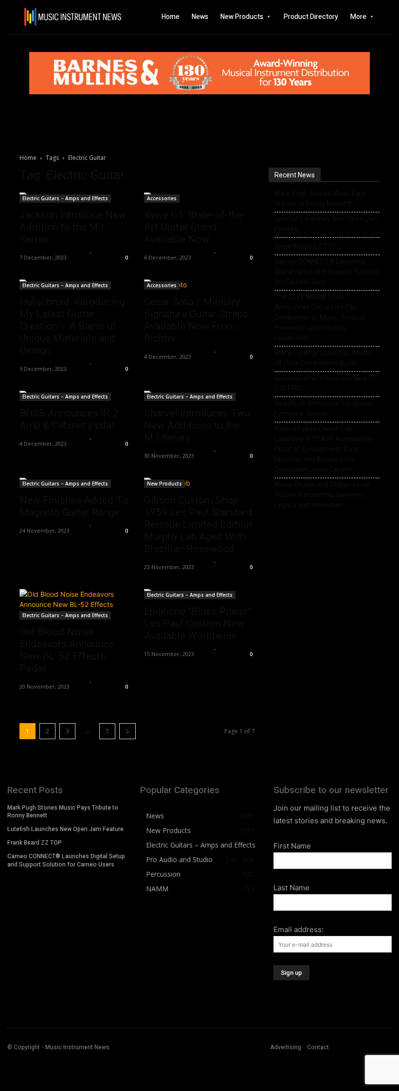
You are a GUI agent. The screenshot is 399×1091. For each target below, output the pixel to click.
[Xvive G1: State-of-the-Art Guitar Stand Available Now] (199, 197)
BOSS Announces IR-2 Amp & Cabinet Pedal (69, 419)
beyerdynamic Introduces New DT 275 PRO (326, 383)
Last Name (291, 887)
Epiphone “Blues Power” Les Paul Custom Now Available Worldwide (198, 623)
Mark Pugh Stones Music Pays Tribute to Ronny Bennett (320, 199)
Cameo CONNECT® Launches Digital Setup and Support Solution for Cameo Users (327, 272)
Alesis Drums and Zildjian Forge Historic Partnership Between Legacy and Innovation (322, 495)
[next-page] (127, 731)
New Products (164, 483)
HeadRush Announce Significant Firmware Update (323, 408)
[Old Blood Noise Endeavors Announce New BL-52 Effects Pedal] (74, 604)
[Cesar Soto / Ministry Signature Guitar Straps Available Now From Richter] (199, 284)
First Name (292, 845)
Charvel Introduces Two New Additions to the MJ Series (197, 425)
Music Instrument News (53, 252)
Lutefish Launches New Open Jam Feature (326, 224)
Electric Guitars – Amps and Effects (65, 198)
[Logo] (55, 17)
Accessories (162, 198)
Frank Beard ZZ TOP (305, 246)
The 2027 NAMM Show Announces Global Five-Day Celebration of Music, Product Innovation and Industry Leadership (319, 317)
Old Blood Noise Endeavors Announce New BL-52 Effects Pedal (66, 650)
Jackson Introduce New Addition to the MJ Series (72, 227)
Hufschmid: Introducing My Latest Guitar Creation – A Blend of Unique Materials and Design (72, 326)
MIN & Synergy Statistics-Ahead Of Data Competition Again (323, 358)
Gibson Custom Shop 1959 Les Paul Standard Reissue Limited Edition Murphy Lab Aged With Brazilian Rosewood (198, 524)
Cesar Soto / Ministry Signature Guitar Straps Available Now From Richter (196, 320)
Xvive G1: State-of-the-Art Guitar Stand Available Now (195, 227)
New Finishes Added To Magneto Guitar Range (73, 506)
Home (27, 158)
